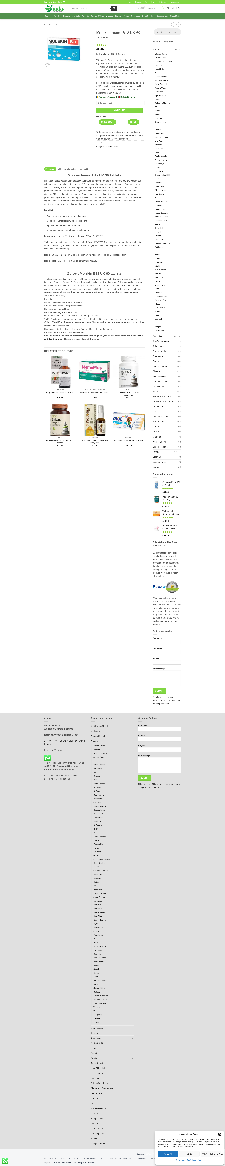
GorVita (158, 167)
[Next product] (173, 24)
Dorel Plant (159, 330)
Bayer (157, 281)
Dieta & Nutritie (160, 366)
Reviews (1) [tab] (83, 169)
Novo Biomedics (161, 84)
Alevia (157, 224)
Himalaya (159, 92)
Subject (156, 658)
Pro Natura (159, 194)
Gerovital (158, 228)
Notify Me (119, 110)
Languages (175, 2)
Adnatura (159, 277)
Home (130, 2)
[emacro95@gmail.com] (168, 8)
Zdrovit (57, 24)
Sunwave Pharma (162, 243)
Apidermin (159, 247)
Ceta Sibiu (159, 148)
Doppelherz (160, 285)
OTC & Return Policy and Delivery (93, 1158)
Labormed (159, 183)
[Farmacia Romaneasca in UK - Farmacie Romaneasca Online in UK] (54, 8)
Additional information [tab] (67, 169)
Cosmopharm (160, 122)
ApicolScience (161, 95)
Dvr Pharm (159, 141)
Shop (146, 2)
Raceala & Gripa (97, 16)
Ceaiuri (126, 16)
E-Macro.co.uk (89, 1162)
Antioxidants (158, 346)
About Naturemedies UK (68, 1158)
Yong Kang (159, 118)
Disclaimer (123, 1158)
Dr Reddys (159, 164)
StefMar (158, 145)
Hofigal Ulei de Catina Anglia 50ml (60, 392)
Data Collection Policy (194, 1160)
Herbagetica (160, 239)
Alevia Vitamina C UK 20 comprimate (129, 393)
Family (57, 16)
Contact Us (112, 1158)
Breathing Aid (159, 356)
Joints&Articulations (162, 396)
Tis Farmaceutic (161, 80)
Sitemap (140, 1154)
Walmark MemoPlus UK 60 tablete (94, 392)
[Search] (114, 8)
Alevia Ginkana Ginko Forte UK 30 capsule (60, 441)
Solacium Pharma (162, 103)
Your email (157, 648)
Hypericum (159, 262)
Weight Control (159, 442)
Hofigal (158, 232)
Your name (157, 638)
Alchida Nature (161, 190)
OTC (155, 412)
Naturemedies (161, 198)
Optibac (158, 179)
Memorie (85, 16)
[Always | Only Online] (173, 8)
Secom (158, 273)
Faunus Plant (160, 209)
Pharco (158, 130)
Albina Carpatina (162, 107)
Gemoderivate (162, 16)
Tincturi (118, 16)
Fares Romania (161, 213)
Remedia (158, 65)
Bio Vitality (159, 133)
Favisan (158, 99)
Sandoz (158, 311)
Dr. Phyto (159, 171)
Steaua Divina (161, 54)
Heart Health (158, 386)
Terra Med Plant (161, 217)
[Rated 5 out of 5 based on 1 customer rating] (120, 45)
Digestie (66, 16)
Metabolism (158, 407)
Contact (164, 2)
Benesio (158, 251)
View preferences (211, 1154)
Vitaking (158, 266)
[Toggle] (179, 49)
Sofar (157, 152)
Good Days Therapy (163, 61)
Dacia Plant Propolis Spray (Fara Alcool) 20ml (94, 441)
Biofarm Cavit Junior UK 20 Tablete (128, 440)
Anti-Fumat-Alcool (161, 341)
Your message (159, 669)
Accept (168, 1154)
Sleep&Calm (175, 16)
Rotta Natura (160, 308)
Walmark (158, 319)
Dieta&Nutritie (147, 16)
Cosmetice (135, 16)
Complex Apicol (161, 137)
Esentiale (157, 457)
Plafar (157, 304)
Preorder (138, 2)
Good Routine (161, 296)
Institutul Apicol (161, 126)
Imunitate (76, 16)
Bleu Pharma (160, 58)
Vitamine (109, 16)
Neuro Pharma (161, 160)
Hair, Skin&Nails (160, 381)
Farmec (158, 289)
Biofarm (158, 236)
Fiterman (158, 292)
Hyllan (157, 258)
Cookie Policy (180, 1160)
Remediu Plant (161, 220)
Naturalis (158, 73)
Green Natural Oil (162, 175)
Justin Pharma (161, 77)
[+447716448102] (179, 8)
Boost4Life (159, 69)
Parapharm (159, 186)
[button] (219, 1134)
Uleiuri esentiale (160, 447)
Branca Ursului (159, 351)
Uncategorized (159, 462)
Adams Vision (160, 88)
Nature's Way (160, 300)
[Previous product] (178, 24)
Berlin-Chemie (161, 156)
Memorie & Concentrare (164, 401)
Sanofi (157, 315)
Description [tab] (50, 169)
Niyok (157, 111)
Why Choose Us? (51, 1158)
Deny (189, 1154)
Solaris (158, 114)
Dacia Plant (159, 205)
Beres (157, 255)
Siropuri (156, 427)
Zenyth (158, 327)
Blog (154, 2)
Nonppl (156, 467)
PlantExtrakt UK (161, 202)
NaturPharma (160, 270)
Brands (48, 16)
